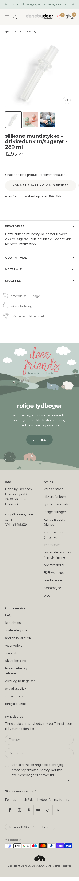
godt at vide (16, 257)
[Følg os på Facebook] (10, 810)
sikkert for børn (55, 497)
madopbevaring (26, 31)
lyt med (40, 439)
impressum (52, 545)
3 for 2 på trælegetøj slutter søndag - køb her (40, 4)
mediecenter (53, 580)
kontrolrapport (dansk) (54, 522)
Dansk (44, 826)
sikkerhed (13, 280)
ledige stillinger (55, 512)
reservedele (13, 645)
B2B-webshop (54, 573)
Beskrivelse (14, 226)
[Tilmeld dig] (67, 780)
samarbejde (52, 588)
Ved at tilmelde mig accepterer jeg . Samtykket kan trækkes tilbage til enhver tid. (37, 770)
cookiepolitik (14, 696)
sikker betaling (21, 306)
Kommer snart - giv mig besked (40, 185)
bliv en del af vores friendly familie (57, 555)
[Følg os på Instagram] (19, 810)
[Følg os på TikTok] (47, 810)
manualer (12, 653)
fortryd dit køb (15, 704)
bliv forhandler (54, 565)
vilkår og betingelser (20, 681)
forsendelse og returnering (16, 670)
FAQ (8, 615)
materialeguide (16, 630)
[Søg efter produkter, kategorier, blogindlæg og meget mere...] (15, 17)
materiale (13, 269)
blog (47, 595)
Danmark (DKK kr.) (19, 826)
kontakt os (13, 623)
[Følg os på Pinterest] (28, 810)
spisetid (9, 31)
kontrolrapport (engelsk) (54, 534)
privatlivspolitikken (25, 770)
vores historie (53, 489)
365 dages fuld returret (27, 316)
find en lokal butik (18, 638)
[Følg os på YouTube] (38, 810)
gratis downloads (56, 504)
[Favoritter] (59, 17)
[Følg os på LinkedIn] (57, 810)
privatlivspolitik (15, 689)
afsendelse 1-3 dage (25, 296)
